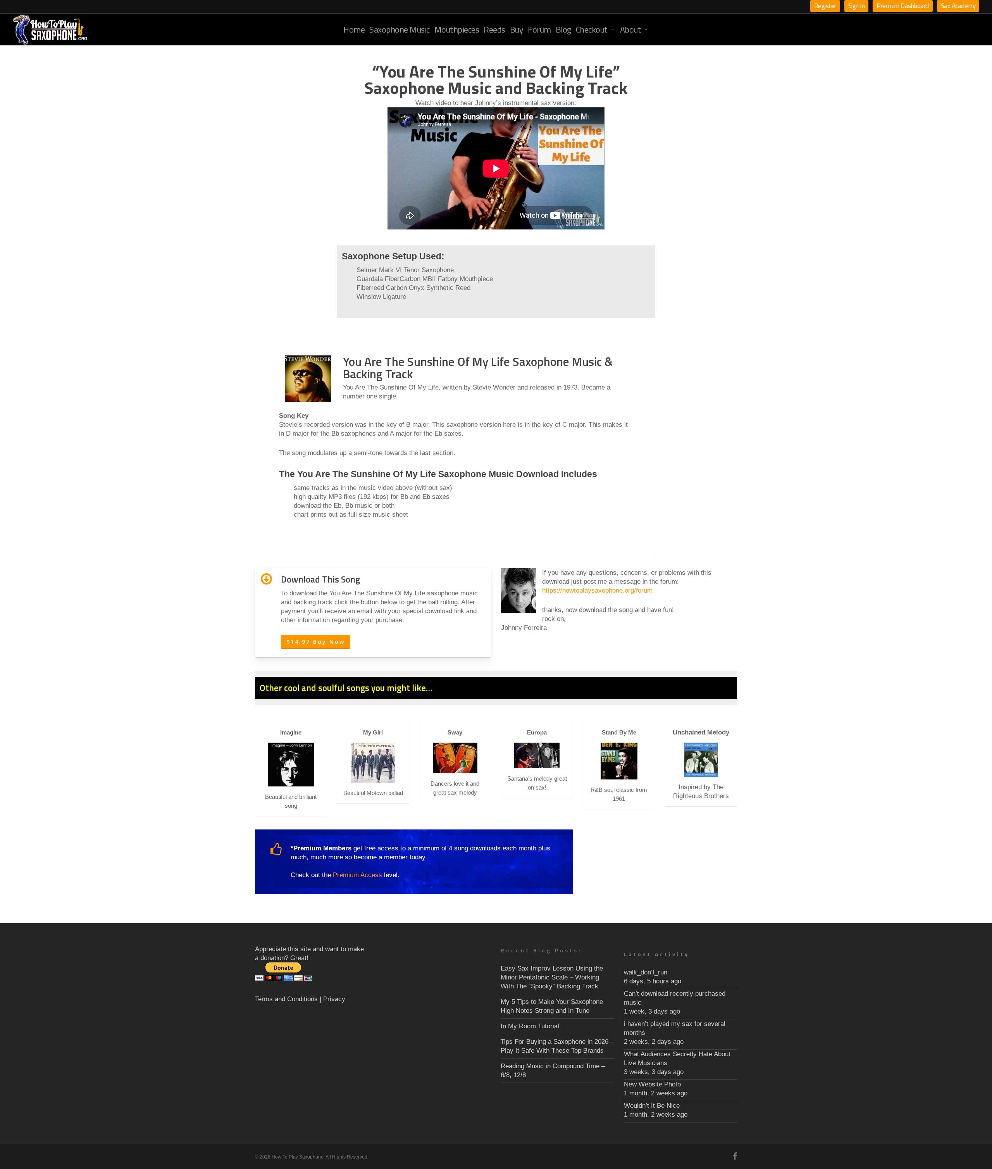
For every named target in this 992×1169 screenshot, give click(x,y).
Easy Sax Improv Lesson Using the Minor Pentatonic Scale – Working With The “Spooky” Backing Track (552, 977)
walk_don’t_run (645, 972)
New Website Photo (652, 1084)
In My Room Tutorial (530, 1026)
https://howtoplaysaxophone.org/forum (597, 590)
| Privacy (332, 999)
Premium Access (357, 875)
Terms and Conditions (286, 999)
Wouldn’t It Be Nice (652, 1105)
